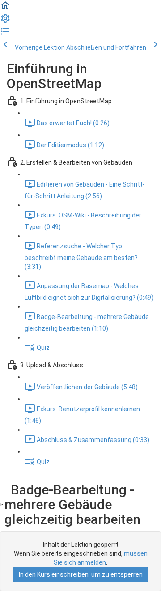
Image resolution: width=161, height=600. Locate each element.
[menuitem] (5, 21)
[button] (5, 8)
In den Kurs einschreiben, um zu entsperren (81, 574)
